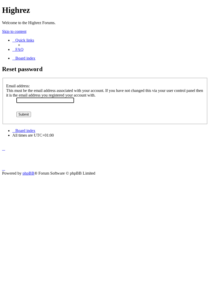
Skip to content (14, 31)
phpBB (28, 173)
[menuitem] (18, 49)
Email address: (18, 86)
